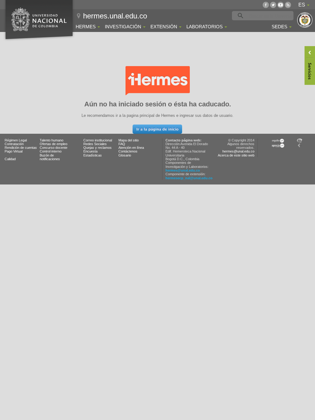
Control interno (51, 151)
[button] (157, 129)
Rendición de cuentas (21, 147)
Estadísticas (92, 155)
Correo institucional (97, 140)
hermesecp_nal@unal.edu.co (189, 178)
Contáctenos (128, 151)
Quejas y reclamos (97, 147)
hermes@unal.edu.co (182, 170)
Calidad (10, 159)
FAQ (121, 144)
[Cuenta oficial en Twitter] (273, 5)
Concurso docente (53, 147)
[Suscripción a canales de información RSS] (288, 5)
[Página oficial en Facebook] (266, 5)
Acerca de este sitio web (236, 155)
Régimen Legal (16, 140)
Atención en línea (131, 147)
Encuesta (90, 151)
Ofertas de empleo (53, 144)
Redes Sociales (95, 144)
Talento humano (51, 140)
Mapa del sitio (128, 140)
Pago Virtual (13, 151)
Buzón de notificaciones (50, 157)
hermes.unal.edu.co (115, 16)
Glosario (124, 155)
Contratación (14, 144)
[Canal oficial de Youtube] (280, 5)
